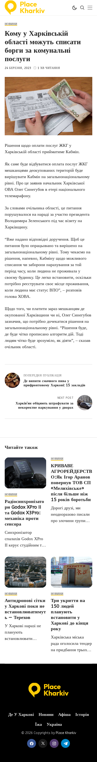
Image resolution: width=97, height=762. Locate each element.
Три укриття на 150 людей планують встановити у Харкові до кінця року (69, 614)
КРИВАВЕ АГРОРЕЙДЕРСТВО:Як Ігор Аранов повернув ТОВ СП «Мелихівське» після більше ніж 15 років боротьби (71, 482)
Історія (82, 714)
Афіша (64, 714)
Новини (46, 714)
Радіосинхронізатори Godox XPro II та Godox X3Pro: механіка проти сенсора (24, 513)
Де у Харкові (21, 714)
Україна (54, 724)
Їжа (38, 724)
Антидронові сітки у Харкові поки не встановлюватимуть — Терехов (25, 609)
